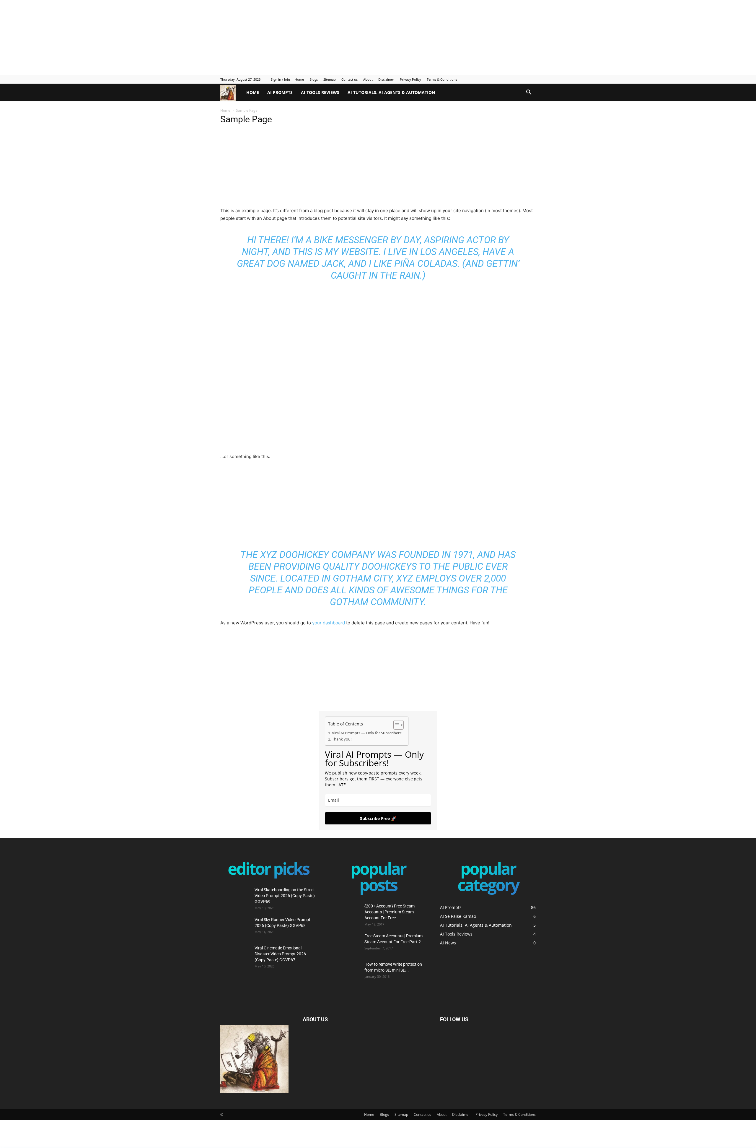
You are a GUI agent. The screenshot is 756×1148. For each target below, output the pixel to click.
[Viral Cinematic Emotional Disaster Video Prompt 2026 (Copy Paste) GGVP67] (235, 955)
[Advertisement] (143, 37)
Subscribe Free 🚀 (378, 818)
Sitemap (329, 79)
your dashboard (328, 623)
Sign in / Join (280, 79)
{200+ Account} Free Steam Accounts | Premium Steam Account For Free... (389, 912)
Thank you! (341, 739)
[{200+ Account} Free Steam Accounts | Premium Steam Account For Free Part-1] (345, 913)
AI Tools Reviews (320, 92)
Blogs (313, 79)
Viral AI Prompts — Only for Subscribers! (367, 732)
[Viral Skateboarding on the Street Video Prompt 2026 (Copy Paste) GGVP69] (235, 897)
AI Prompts (280, 92)
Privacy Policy (410, 79)
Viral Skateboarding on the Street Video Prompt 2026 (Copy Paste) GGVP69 (285, 895)
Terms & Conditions (442, 79)
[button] (529, 93)
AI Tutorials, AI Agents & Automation (391, 92)
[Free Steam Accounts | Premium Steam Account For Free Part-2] (345, 943)
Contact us (349, 79)
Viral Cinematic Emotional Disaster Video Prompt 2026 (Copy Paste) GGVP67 (280, 954)
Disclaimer (386, 79)
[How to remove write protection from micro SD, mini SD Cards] (340, 968)
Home (299, 79)
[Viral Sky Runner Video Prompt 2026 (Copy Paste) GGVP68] (235, 927)
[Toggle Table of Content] (395, 725)
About (368, 79)
